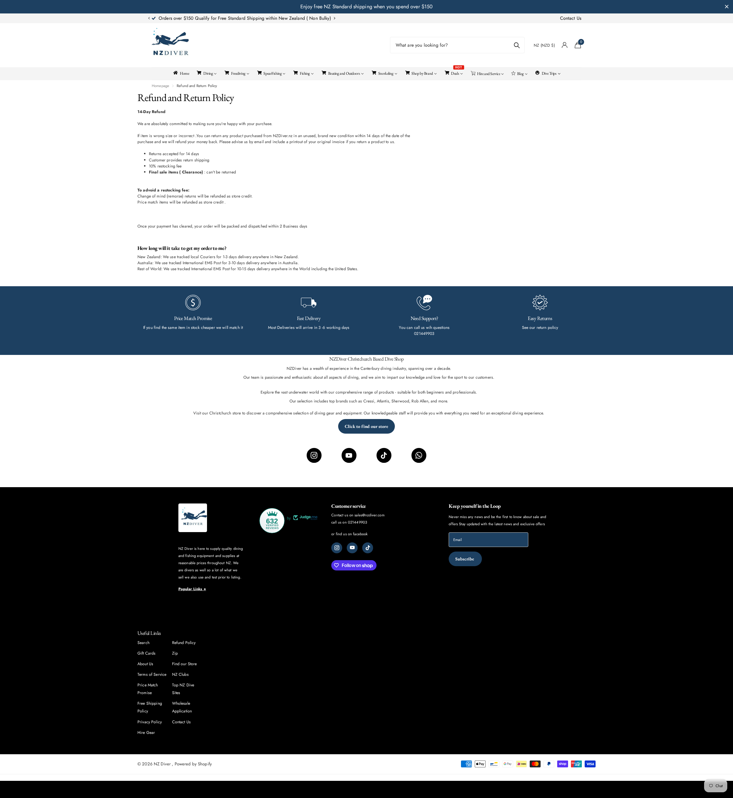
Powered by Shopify (193, 764)
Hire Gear (146, 732)
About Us (145, 664)
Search (143, 642)
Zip (175, 653)
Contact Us (570, 18)
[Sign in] (565, 45)
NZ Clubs (180, 674)
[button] (149, 18)
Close (726, 6)
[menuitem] (180, 72)
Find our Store (184, 664)
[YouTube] (349, 455)
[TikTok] (384, 455)
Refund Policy (184, 642)
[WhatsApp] (418, 455)
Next (300, 18)
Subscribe (465, 559)
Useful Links (149, 633)
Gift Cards (146, 653)
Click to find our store (366, 426)
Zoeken (517, 45)
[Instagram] (314, 455)
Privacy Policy (149, 722)
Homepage (160, 85)
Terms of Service (151, 674)
